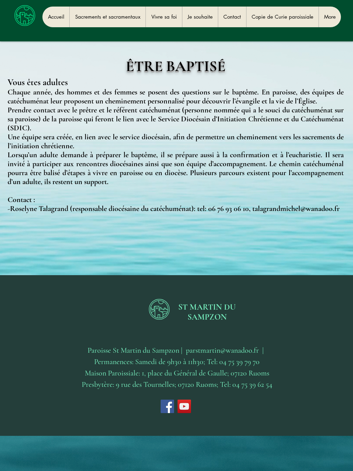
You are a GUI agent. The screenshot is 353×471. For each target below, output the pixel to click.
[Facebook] (167, 406)
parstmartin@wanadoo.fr (222, 350)
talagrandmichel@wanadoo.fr (296, 208)
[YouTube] (184, 406)
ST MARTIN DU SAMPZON (207, 312)
